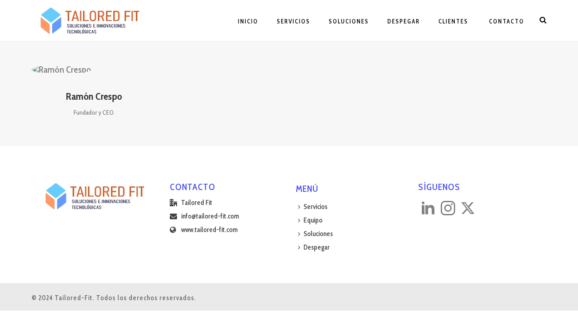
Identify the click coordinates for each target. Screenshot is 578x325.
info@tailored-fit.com (210, 216)
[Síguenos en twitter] (468, 209)
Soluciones (349, 21)
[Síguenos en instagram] (448, 209)
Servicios (293, 21)
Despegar (403, 21)
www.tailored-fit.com (209, 230)
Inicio (248, 21)
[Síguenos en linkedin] (428, 209)
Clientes (453, 21)
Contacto (505, 21)
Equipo (312, 220)
